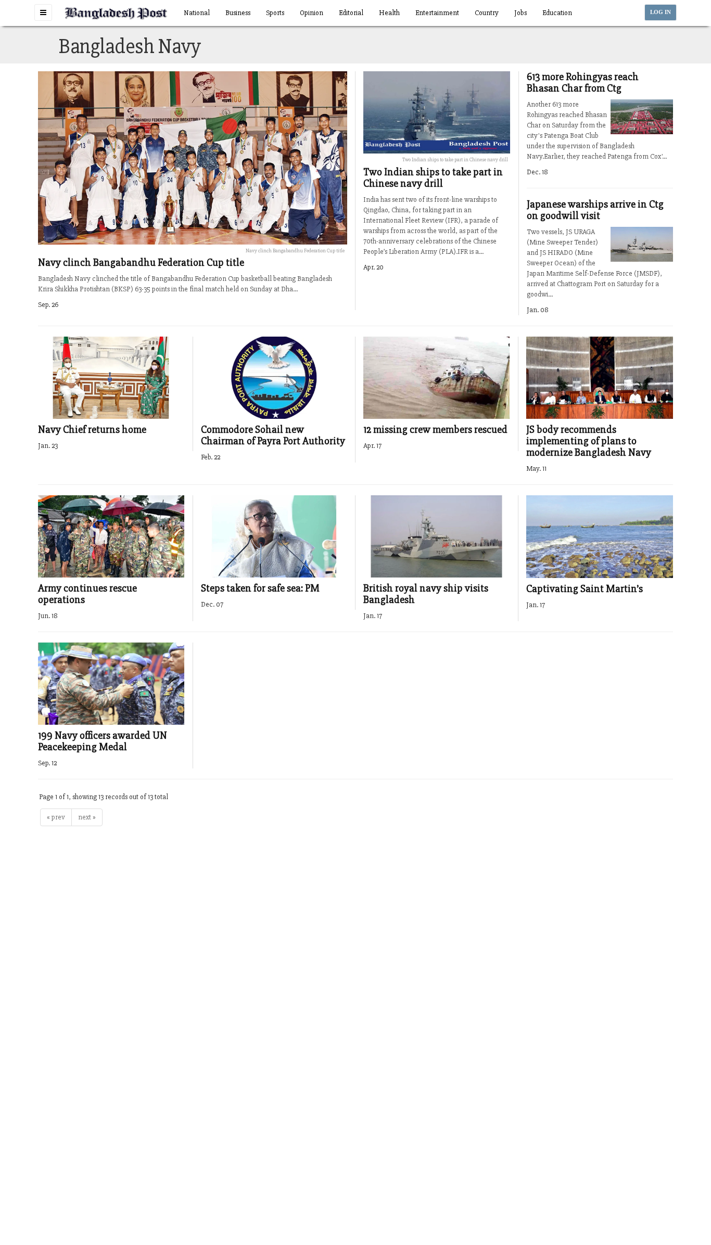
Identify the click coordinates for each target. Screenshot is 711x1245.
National (197, 12)
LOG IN (660, 12)
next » (87, 817)
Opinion (311, 12)
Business (237, 12)
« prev (56, 817)
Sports (275, 12)
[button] (43, 12)
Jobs (520, 12)
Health (389, 12)
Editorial (351, 12)
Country (487, 12)
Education (557, 12)
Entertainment (437, 12)
